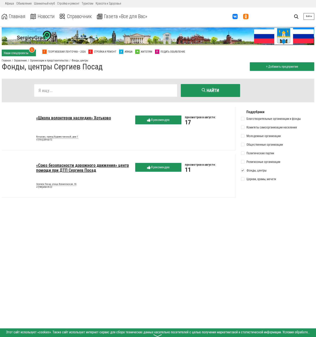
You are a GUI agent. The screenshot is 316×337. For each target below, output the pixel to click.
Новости (46, 16)
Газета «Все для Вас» (125, 16)
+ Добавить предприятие (282, 66)
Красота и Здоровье (108, 3)
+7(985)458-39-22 (44, 187)
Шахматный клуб (44, 3)
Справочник (79, 16)
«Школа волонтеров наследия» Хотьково (73, 117)
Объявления (24, 3)
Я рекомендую (160, 120)
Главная (17, 16)
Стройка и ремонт (68, 3)
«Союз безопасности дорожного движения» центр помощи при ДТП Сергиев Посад (82, 168)
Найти (212, 90)
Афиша (9, 3)
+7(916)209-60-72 (44, 139)
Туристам (87, 3)
